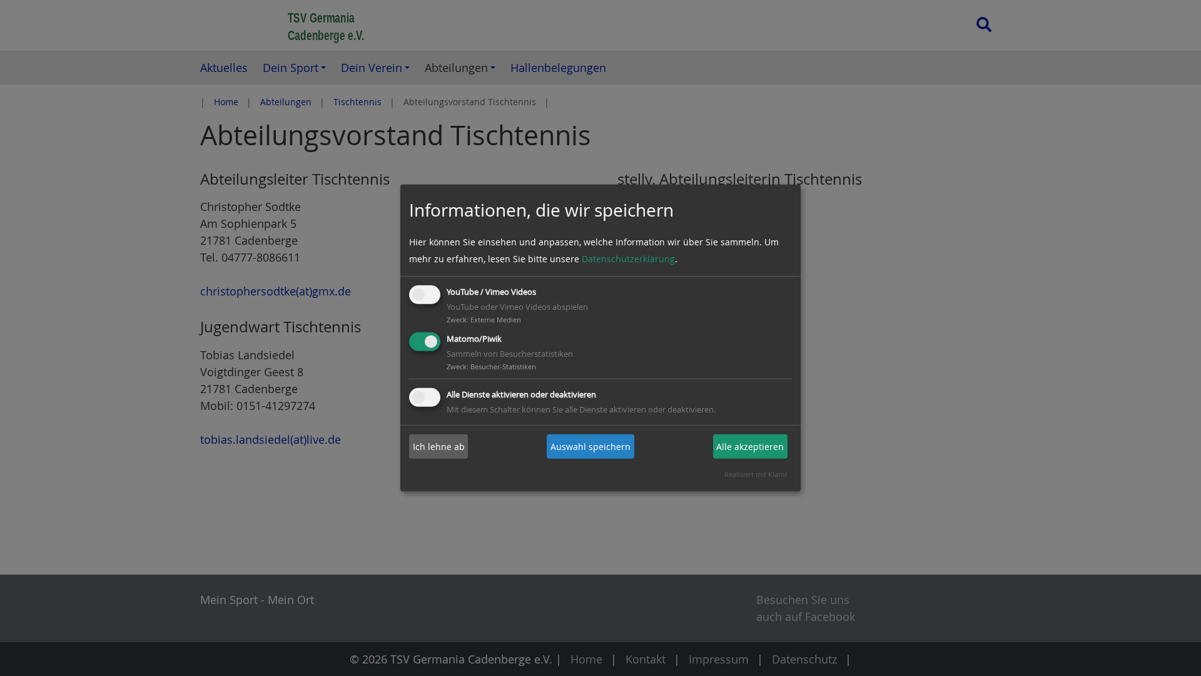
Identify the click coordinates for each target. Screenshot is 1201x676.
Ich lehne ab (439, 447)
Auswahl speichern (590, 447)
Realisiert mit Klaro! (755, 474)
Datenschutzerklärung (628, 259)
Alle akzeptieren (750, 447)
